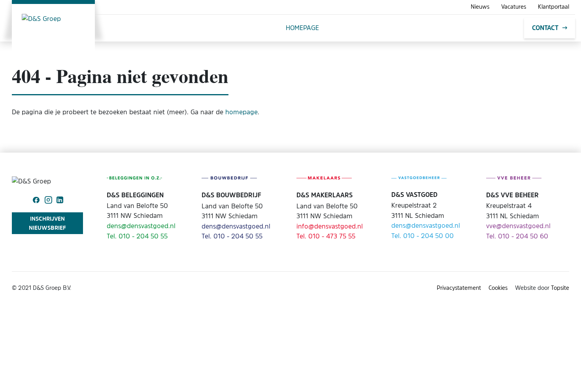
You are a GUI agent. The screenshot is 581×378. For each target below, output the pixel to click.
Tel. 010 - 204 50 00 (422, 235)
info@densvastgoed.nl (329, 226)
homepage (241, 112)
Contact (545, 27)
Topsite (560, 287)
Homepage (302, 27)
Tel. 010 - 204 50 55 (137, 236)
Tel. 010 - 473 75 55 (325, 236)
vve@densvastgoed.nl (518, 225)
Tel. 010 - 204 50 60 (517, 236)
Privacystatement (459, 287)
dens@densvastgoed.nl (141, 225)
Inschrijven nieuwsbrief (47, 223)
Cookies (498, 287)
